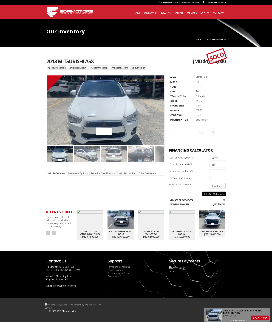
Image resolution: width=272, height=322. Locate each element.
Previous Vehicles (58, 68)
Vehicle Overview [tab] (56, 173)
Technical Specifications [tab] (103, 173)
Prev (48, 233)
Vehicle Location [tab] (127, 173)
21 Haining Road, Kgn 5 (215, 2)
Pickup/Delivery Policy (118, 273)
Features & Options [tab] (78, 173)
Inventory (150, 13)
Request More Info (80, 68)
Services (192, 13)
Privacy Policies (115, 269)
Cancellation (114, 276)
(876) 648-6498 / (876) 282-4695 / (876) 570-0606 (179, 2)
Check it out (260, 318)
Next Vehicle (137, 68)
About (204, 13)
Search (178, 13)
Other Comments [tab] (147, 173)
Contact (218, 13)
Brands (165, 13)
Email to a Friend (121, 68)
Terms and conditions (119, 266)
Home (137, 13)
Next (54, 233)
